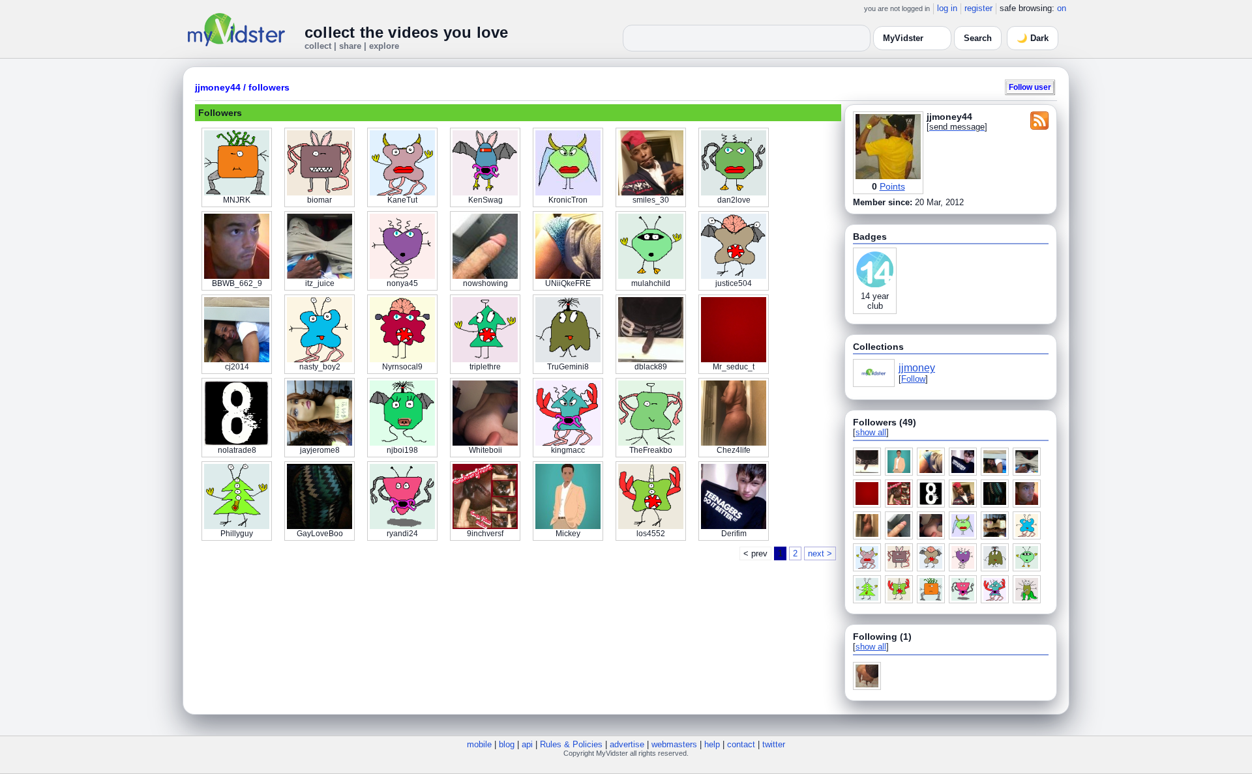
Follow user (1030, 87)
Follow (913, 379)
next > (820, 553)
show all (871, 432)
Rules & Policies (571, 744)
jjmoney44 (218, 87)
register (978, 8)
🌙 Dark (1033, 38)
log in (947, 8)
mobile (479, 744)
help (712, 744)
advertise (627, 744)
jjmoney (917, 367)
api (527, 744)
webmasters (674, 744)
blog (506, 744)
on (1061, 8)
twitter (773, 744)
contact (741, 744)
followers (269, 87)
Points (892, 186)
